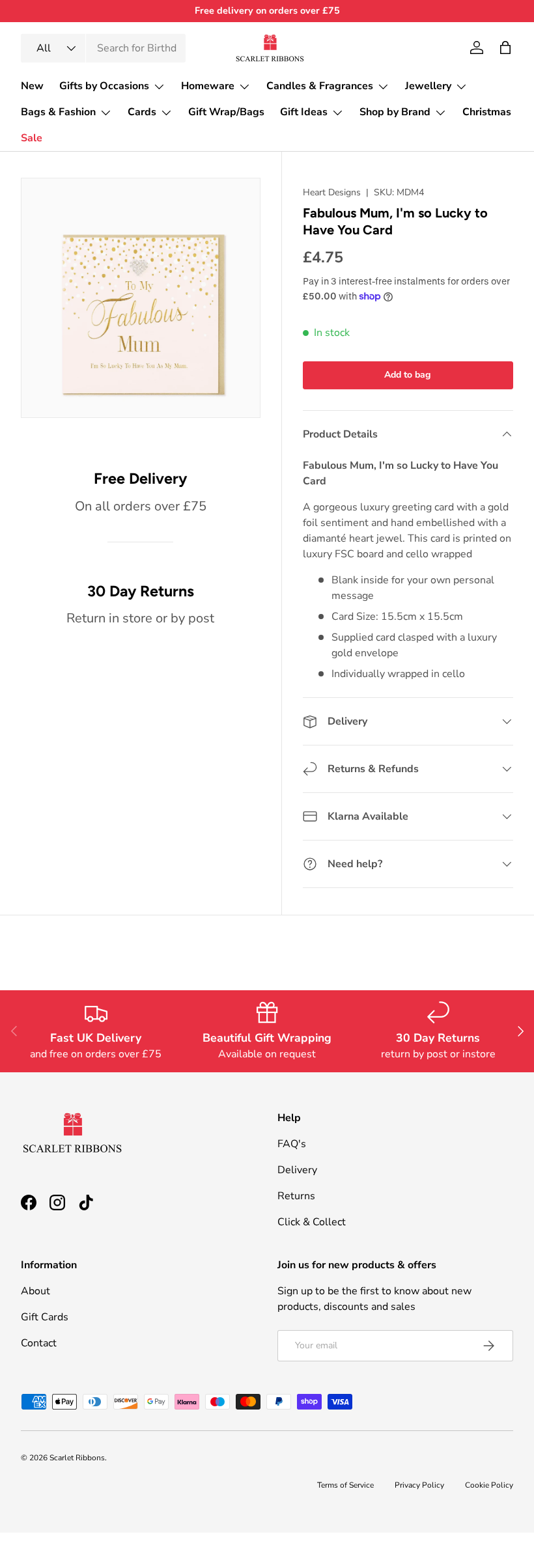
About (35, 1291)
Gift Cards (44, 1317)
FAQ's (291, 1144)
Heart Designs (332, 192)
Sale (31, 138)
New (32, 86)
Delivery (297, 1170)
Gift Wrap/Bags (226, 112)
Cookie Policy (489, 1485)
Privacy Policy (419, 1485)
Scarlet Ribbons (77, 1458)
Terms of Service (345, 1485)
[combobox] (103, 48)
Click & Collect (311, 1222)
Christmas (486, 112)
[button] (505, 47)
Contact (39, 1343)
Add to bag (407, 374)
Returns (296, 1196)
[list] (144, 302)
